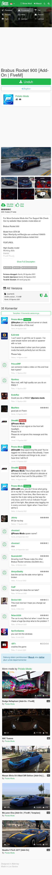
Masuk (31, 657)
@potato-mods (38, 398)
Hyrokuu (15, 379)
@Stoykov (15, 322)
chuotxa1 (15, 530)
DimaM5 (14, 420)
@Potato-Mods (18, 423)
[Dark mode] (44, 3)
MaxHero (15, 407)
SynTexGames (17, 630)
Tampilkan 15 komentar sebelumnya (26, 313)
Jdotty (14, 517)
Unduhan (10, 206)
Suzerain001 (16, 556)
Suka (22, 206)
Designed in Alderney (10, 863)
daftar (41, 657)
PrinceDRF (16, 363)
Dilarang (22, 421)
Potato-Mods (22, 96)
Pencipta (27, 319)
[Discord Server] (20, 99)
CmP (13, 587)
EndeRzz (15, 394)
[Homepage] (16, 99)
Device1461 (16, 599)
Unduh (28, 81)
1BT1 (13, 643)
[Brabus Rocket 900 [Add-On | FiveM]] (26, 161)
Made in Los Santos (9, 866)
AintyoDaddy (17, 571)
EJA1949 (15, 334)
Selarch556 (16, 615)
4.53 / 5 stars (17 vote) (8, 212)
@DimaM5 (15, 449)
